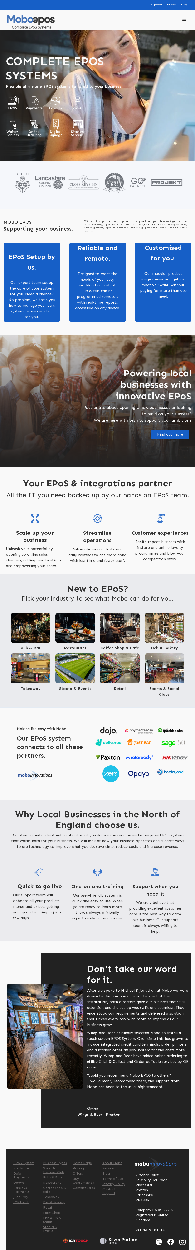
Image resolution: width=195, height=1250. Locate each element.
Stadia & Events (50, 1229)
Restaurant (52, 1183)
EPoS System (23, 1163)
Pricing (78, 1168)
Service (108, 1168)
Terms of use (112, 1179)
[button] (184, 22)
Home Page (82, 1163)
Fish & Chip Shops (52, 1220)
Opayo (18, 1183)
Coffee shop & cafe (54, 1190)
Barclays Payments (21, 1190)
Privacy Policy (113, 1184)
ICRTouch (21, 1202)
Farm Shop (51, 1213)
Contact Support (109, 1191)
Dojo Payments (21, 1175)
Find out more (170, 434)
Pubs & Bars (52, 1177)
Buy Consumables (83, 1181)
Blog (184, 4)
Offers (78, 1174)
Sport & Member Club (53, 1170)
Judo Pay (20, 1197)
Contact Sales (84, 1188)
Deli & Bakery (54, 1202)
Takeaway (51, 1197)
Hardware (21, 1168)
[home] (31, 22)
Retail (48, 1207)
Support (156, 4)
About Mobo (112, 1163)
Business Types (55, 1163)
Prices (171, 4)
